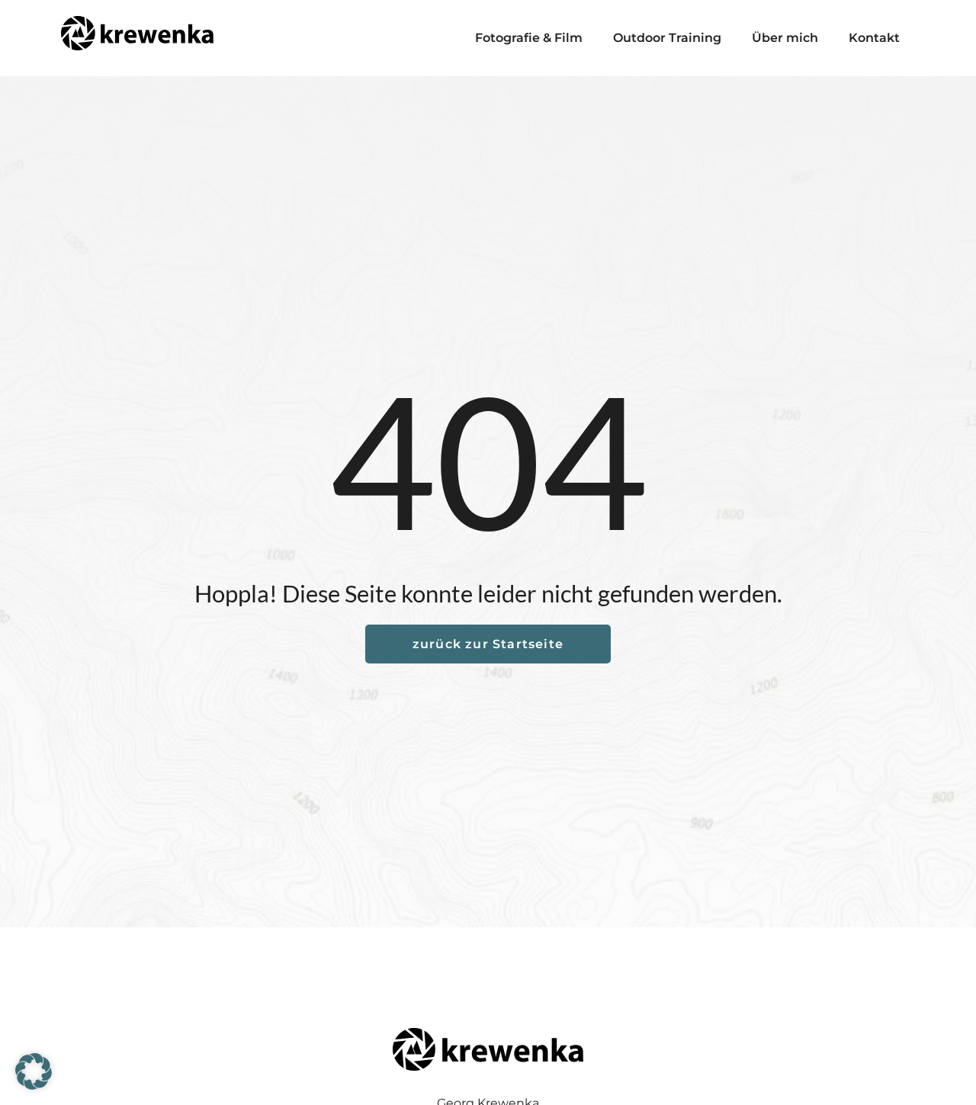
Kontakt (874, 38)
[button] (33, 1071)
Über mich (785, 38)
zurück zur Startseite (488, 644)
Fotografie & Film (529, 38)
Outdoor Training (667, 38)
